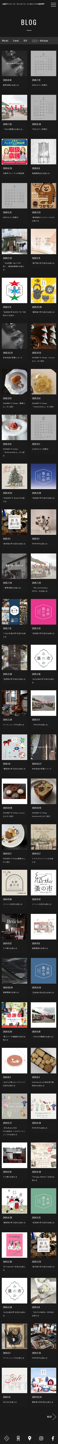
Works (5, 40)
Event (16, 40)
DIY (25, 40)
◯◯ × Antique (40, 40)
